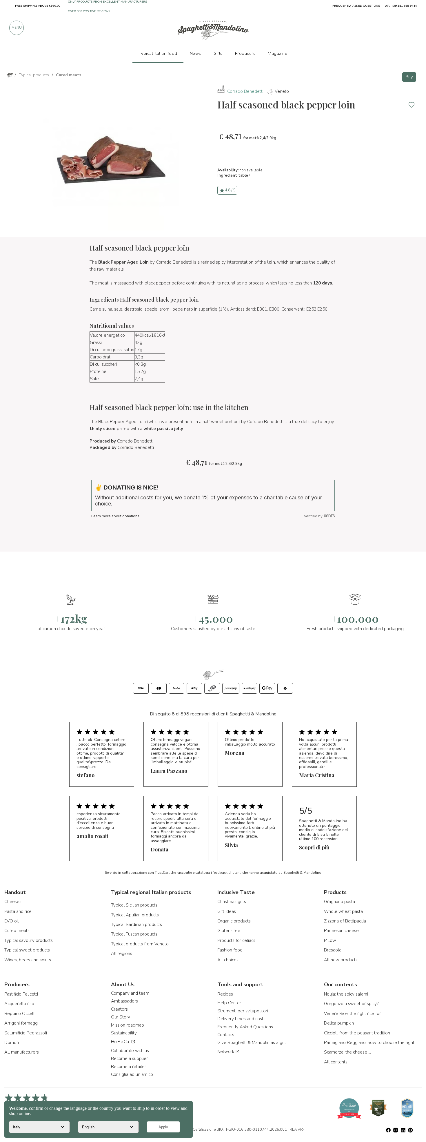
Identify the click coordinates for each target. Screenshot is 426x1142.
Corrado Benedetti (245, 91)
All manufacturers (21, 1052)
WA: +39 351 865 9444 (401, 6)
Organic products (234, 921)
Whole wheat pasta (343, 911)
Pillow (330, 940)
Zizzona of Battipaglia (345, 921)
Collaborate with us (130, 1051)
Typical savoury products (28, 940)
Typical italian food (158, 53)
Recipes (225, 994)
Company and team (130, 993)
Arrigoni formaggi (21, 1023)
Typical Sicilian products (134, 905)
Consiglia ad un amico (132, 1074)
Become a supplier (129, 1058)
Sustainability (124, 1033)
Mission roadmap (127, 1025)
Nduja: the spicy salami (346, 994)
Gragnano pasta (339, 901)
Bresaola (332, 950)
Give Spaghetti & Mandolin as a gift (251, 1042)
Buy (409, 77)
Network (226, 1051)
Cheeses (12, 901)
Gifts (218, 53)
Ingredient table (232, 175)
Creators (119, 1009)
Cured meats (17, 930)
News (195, 53)
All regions (121, 953)
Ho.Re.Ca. (121, 1042)
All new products (341, 960)
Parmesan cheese (341, 930)
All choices (228, 960)
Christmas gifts (231, 901)
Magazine (277, 53)
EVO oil (11, 921)
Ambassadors (124, 1001)
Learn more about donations (115, 516)
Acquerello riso (19, 1004)
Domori (11, 1042)
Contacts (225, 1035)
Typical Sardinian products (136, 924)
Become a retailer (128, 1067)
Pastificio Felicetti (21, 994)
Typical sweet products (27, 950)
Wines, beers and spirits (27, 960)
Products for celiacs (236, 940)
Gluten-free (228, 930)
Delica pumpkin (339, 1023)
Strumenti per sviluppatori (242, 1011)
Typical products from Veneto (140, 944)
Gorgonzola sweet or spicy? (351, 1004)
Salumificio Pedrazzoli (25, 1033)
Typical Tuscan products (134, 934)
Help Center (229, 1003)
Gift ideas (226, 911)
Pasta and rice (18, 911)
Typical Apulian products (135, 915)
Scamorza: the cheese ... (347, 1052)
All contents (335, 1062)
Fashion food (230, 950)
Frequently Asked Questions (245, 1027)
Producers (245, 53)
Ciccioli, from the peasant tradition (357, 1033)
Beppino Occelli (19, 1013)
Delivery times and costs (241, 1019)
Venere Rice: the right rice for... (353, 1013)
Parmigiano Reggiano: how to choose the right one (372, 1042)
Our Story (120, 1017)
